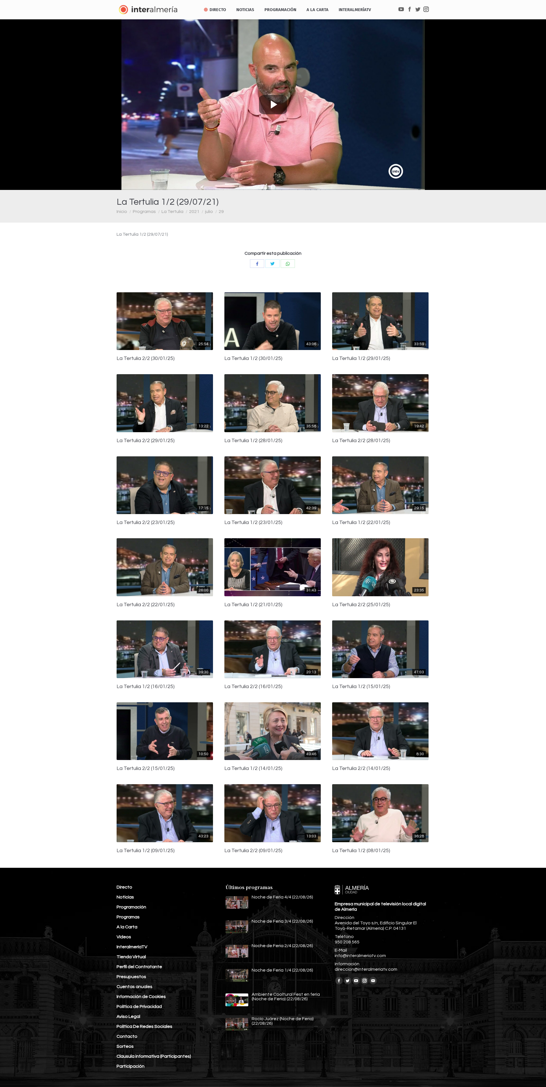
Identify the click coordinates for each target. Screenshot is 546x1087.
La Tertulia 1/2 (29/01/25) (361, 358)
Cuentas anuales (134, 986)
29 (221, 211)
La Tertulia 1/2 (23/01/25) (253, 522)
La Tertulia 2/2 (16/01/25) (253, 686)
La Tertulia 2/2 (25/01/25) (361, 604)
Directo (124, 887)
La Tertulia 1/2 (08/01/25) (361, 850)
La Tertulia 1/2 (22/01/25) (361, 522)
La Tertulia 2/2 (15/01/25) (146, 768)
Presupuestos (131, 976)
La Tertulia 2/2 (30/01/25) (146, 358)
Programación (131, 907)
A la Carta (127, 927)
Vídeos (124, 937)
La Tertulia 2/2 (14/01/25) (361, 768)
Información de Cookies (141, 996)
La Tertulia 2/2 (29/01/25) (146, 440)
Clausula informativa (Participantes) (154, 1056)
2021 (194, 211)
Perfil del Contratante (139, 966)
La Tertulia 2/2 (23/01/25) (146, 522)
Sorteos (125, 1046)
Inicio (122, 211)
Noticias (125, 897)
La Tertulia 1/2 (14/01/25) (253, 768)
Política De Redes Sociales (144, 1026)
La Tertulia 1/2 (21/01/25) (253, 604)
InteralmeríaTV (132, 947)
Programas (144, 211)
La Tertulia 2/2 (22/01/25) (146, 604)
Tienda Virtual (131, 957)
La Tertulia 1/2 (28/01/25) (253, 440)
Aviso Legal (128, 1016)
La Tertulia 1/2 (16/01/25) (146, 686)
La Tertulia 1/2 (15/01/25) (361, 686)
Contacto (127, 1036)
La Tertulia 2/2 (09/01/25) (253, 850)
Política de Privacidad (139, 1006)
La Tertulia (172, 211)
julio (209, 211)
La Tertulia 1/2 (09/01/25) (146, 850)
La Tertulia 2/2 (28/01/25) (361, 440)
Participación (130, 1066)
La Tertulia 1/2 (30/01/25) (253, 358)
